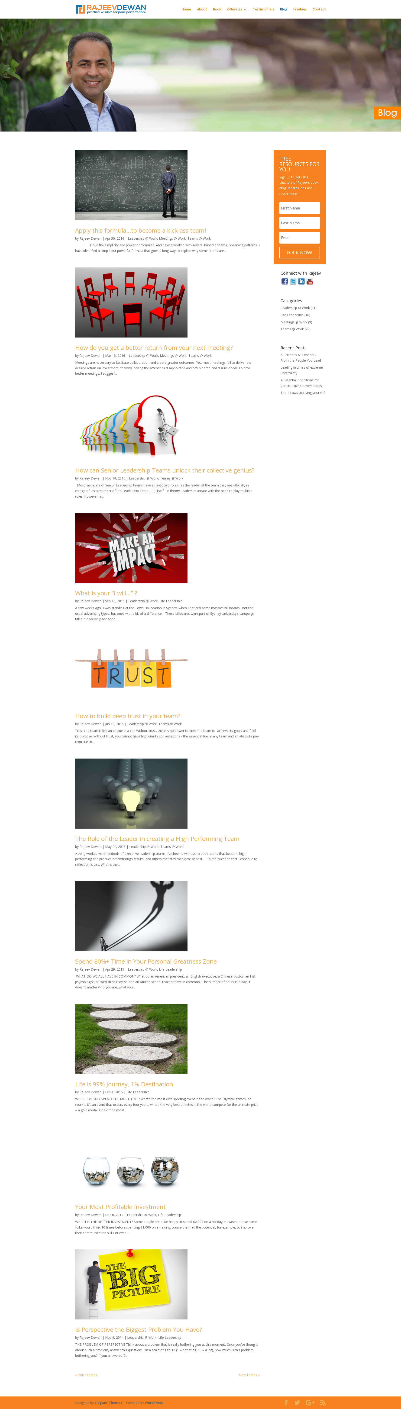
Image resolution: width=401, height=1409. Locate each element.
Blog (283, 9)
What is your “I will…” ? (106, 593)
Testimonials (263, 9)
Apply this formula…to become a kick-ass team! (140, 230)
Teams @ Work (199, 238)
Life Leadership (170, 601)
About (202, 9)
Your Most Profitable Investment (120, 1207)
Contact (319, 9)
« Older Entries (86, 1375)
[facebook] (285, 284)
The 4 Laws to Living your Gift (303, 392)
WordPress (154, 1402)
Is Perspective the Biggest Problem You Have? (138, 1329)
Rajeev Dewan (90, 238)
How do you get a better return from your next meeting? (154, 347)
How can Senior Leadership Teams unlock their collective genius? (164, 470)
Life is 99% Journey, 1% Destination (124, 1084)
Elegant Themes (108, 1402)
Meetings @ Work (172, 238)
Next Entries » (249, 1375)
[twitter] (293, 284)
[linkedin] (301, 284)
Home (186, 9)
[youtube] (310, 284)
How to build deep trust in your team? (128, 716)
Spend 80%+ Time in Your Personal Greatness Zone (146, 961)
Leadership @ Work (142, 238)
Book (217, 9)
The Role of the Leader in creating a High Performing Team (157, 838)
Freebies (300, 9)
